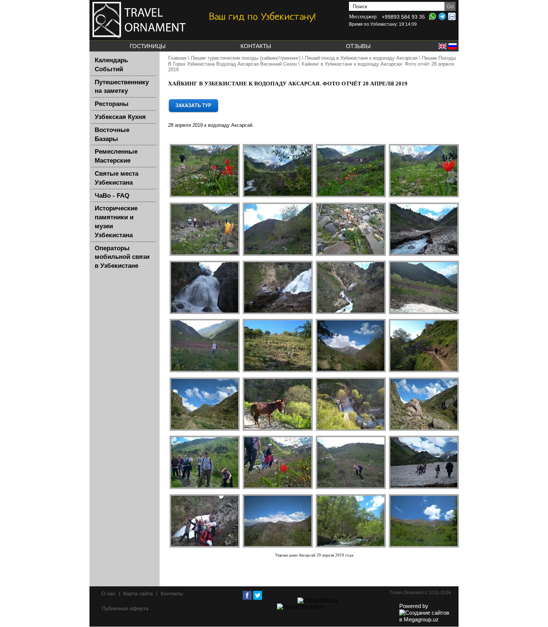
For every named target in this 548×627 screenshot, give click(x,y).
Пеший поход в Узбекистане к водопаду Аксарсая (361, 58)
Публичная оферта (125, 608)
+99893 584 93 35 (403, 17)
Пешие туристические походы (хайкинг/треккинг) (245, 58)
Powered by (413, 606)
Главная (177, 58)
